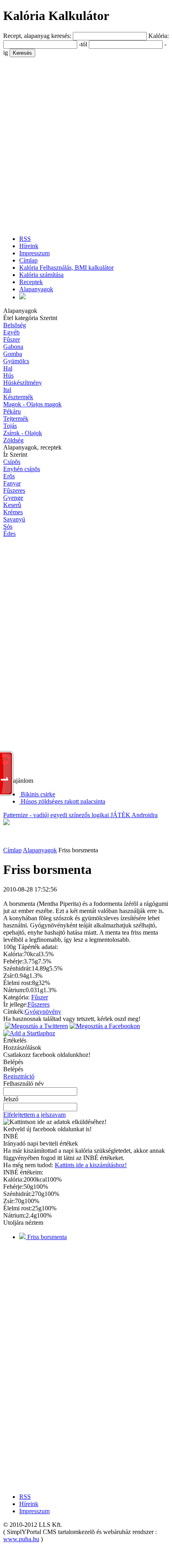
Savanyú (14, 519)
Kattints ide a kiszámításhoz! (91, 1165)
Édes (9, 533)
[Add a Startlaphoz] (29, 1033)
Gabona (13, 346)
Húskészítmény (22, 382)
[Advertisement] (86, 143)
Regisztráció (18, 1076)
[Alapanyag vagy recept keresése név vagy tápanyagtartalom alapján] (22, 297)
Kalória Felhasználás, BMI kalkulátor (66, 267)
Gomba (12, 353)
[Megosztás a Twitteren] (36, 1026)
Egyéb (11, 332)
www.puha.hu (21, 1539)
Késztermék (18, 397)
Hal (7, 368)
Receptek (31, 282)
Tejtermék (15, 418)
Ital (7, 389)
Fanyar (12, 483)
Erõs (9, 476)
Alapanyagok (36, 289)
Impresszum (34, 253)
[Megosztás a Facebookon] (105, 1026)
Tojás (10, 425)
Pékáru (12, 411)
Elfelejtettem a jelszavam (34, 1114)
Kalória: (158, 35)
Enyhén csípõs (21, 469)
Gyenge (13, 497)
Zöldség (13, 440)
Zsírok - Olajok (22, 433)
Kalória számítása (41, 274)
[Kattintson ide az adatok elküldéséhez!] (54, 1122)
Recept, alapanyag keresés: (38, 35)
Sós (7, 526)
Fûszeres (14, 490)
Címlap (28, 260)
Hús (8, 375)
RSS (25, 238)
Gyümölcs (16, 361)
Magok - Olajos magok (32, 404)
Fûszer (11, 339)
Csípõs (11, 461)
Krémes (13, 512)
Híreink (28, 246)
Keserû (12, 504)
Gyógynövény (43, 1011)
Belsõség (14, 325)
